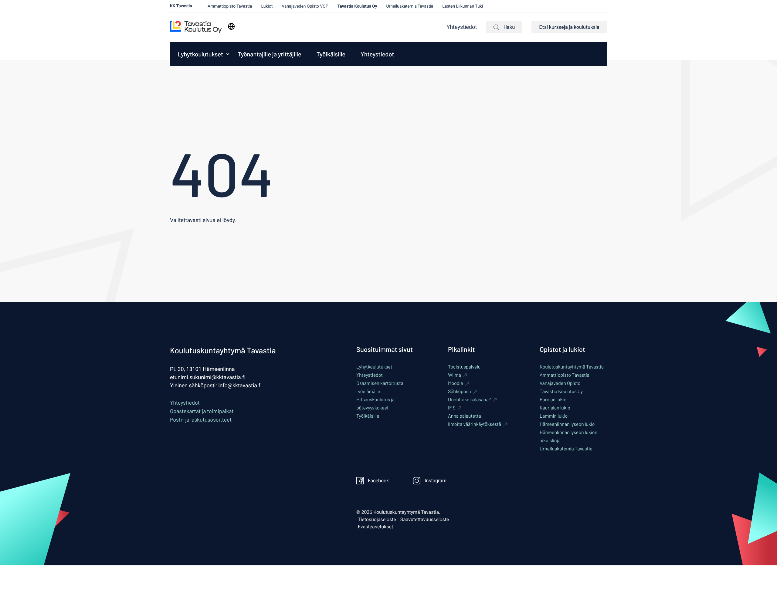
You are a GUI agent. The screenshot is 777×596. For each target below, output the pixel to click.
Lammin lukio (554, 416)
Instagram (435, 480)
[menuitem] (199, 54)
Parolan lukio (553, 399)
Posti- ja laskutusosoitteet (201, 419)
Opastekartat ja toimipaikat (202, 411)
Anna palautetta (464, 416)
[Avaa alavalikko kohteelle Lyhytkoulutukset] (227, 54)
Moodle (455, 383)
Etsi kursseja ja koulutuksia (569, 27)
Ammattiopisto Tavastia (230, 6)
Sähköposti (459, 391)
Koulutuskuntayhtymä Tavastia (572, 367)
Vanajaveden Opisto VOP (305, 6)
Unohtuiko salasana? (469, 399)
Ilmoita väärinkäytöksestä (474, 424)
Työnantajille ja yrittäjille (269, 54)
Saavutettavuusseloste (424, 519)
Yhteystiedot (462, 27)
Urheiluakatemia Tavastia (409, 6)
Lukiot (267, 6)
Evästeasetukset (375, 526)
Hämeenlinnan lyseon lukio (567, 424)
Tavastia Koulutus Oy (357, 6)
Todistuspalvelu (464, 367)
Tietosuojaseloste (377, 519)
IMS (452, 408)
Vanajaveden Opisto (560, 383)
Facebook (378, 480)
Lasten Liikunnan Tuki (462, 6)
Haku (509, 27)
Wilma (454, 375)
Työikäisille (331, 54)
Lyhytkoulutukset (200, 54)
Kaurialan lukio (555, 408)
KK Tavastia (181, 6)
